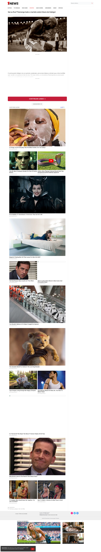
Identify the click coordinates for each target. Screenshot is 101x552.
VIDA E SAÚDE (25, 7)
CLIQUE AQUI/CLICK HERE (52, 514)
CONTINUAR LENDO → (37, 99)
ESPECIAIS (60, 7)
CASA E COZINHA (39, 7)
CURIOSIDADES (48, 7)
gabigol (16, 509)
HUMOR (54, 7)
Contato (16, 513)
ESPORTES (32, 7)
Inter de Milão (21, 509)
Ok (32, 548)
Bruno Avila (24, 15)
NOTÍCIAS (10, 7)
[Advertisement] (37, 63)
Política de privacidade (23, 513)
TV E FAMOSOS (17, 7)
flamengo (11, 509)
